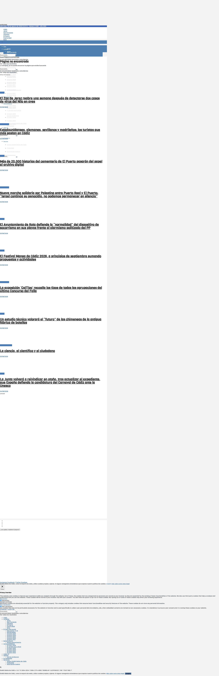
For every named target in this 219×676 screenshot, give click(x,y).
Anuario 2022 (11, 638)
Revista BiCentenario (14, 642)
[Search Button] (16, 135)
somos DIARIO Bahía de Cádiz (17, 124)
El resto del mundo (8, 67)
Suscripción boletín (13, 664)
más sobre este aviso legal (121, 584)
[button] (10, 530)
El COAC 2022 (11, 653)
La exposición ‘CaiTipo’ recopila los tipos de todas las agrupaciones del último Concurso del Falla (51, 289)
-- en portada (4, 124)
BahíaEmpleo (11, 632)
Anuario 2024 (11, 635)
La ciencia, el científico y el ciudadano (27, 351)
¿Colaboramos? (8, 527)
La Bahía (6, 619)
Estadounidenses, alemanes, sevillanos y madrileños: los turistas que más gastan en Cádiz (50, 131)
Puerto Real (11, 626)
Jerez (9, 621)
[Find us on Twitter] (0, 667)
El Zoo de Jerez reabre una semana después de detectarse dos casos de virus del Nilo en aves (50, 100)
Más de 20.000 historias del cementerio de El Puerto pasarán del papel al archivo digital (51, 163)
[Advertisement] (51, 12)
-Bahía (2, 93)
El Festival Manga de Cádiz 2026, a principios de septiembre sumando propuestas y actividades (50, 258)
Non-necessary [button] (5, 605)
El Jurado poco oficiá (14, 647)
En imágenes (7, 658)
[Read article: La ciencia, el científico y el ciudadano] (51, 337)
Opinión (5, 656)
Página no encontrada (11, 57)
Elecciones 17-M (12, 631)
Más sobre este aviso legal (115, 674)
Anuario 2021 (11, 640)
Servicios (6, 660)
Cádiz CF (6, 654)
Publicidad (10, 126)
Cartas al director (6, 345)
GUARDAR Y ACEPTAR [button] (7, 609)
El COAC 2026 (11, 95)
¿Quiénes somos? (9, 521)
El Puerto (10, 625)
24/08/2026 (4, 391)
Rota (8, 628)
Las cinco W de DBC (10, 522)
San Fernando (11, 622)
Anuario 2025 (11, 75)
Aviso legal (7, 525)
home (2, 57)
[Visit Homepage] (18, 37)
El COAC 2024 (11, 650)
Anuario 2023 (11, 637)
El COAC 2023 (11, 106)
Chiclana (10, 624)
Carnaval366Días (7, 93)
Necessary (5, 601)
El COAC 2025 (11, 648)
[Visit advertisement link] (4, 47)
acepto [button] (108, 584)
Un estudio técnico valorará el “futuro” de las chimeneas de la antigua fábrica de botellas (50, 321)
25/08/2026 (4, 107)
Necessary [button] (3, 599)
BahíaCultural (8, 641)
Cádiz (5, 618)
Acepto (128, 674)
